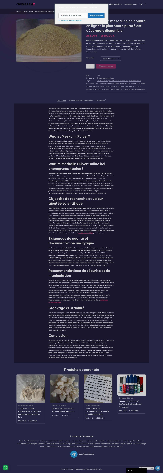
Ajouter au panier (106, 66)
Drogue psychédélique (105, 78)
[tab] (61, 100)
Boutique (25, 11)
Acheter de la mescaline (129, 84)
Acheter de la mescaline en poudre (108, 89)
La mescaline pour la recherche (107, 84)
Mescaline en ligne (125, 86)
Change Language (96, 15)
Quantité (90, 58)
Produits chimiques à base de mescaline (112, 81)
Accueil (18, 11)
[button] (5, 467)
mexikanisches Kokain (85, 233)
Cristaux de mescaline (108, 86)
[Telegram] (141, 4)
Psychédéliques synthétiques (134, 89)
